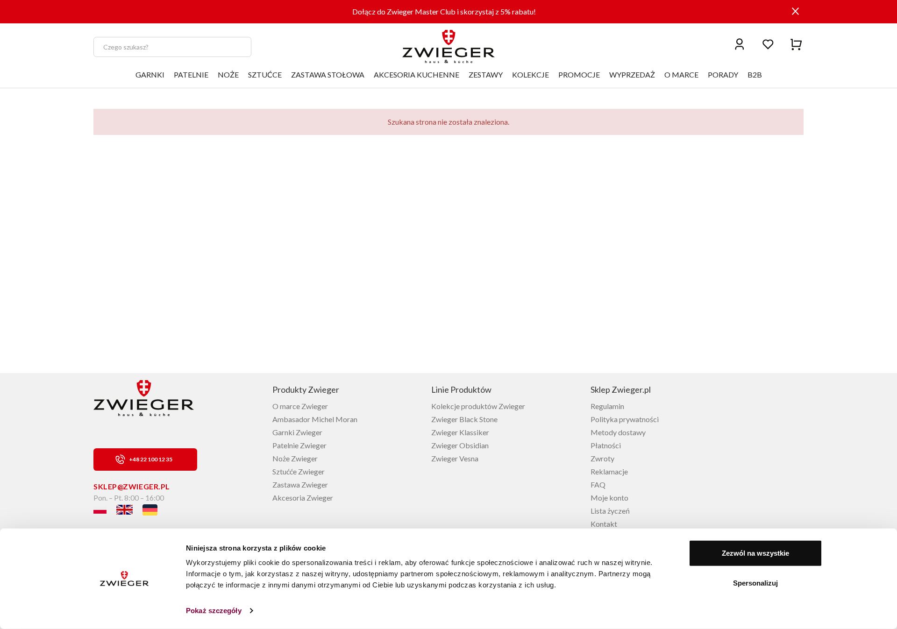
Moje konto (609, 497)
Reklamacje (609, 471)
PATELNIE (191, 74)
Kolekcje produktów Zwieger (478, 406)
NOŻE (228, 74)
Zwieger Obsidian (460, 445)
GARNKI (149, 74)
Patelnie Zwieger (299, 445)
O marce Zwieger (300, 406)
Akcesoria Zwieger (302, 497)
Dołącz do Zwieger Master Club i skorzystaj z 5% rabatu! (444, 11)
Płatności (606, 445)
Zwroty (602, 458)
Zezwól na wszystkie (755, 553)
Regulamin (607, 406)
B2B (755, 74)
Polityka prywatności (625, 419)
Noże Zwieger (295, 458)
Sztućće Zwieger (298, 471)
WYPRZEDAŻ (632, 74)
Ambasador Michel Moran (314, 419)
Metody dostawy (618, 432)
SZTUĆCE (265, 74)
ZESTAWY (486, 74)
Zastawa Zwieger (300, 484)
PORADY (723, 74)
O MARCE (681, 74)
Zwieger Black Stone (464, 419)
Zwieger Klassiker (460, 432)
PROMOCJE (579, 74)
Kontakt (604, 523)
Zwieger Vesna (454, 458)
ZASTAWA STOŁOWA (327, 74)
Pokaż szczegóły (214, 611)
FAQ (598, 484)
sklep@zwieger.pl (131, 486)
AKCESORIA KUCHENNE (416, 74)
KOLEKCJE (530, 74)
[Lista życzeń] (768, 44)
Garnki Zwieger (297, 432)
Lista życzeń (610, 510)
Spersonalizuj (755, 583)
